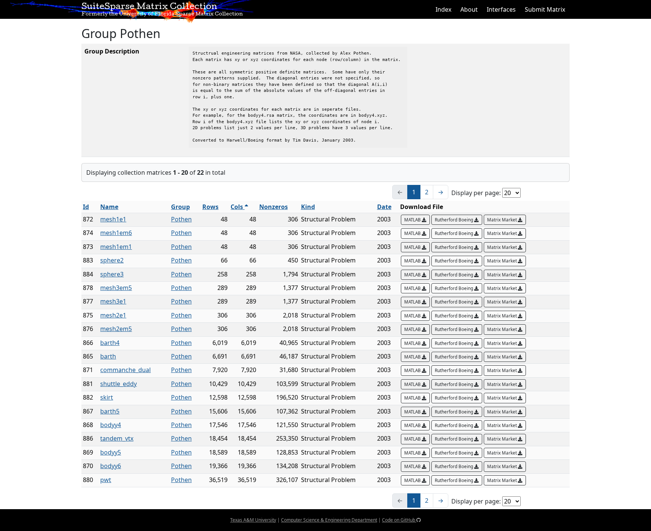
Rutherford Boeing (454, 220)
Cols (238, 207)
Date (384, 207)
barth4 (109, 343)
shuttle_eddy (118, 384)
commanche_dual (125, 370)
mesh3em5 (116, 288)
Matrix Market (502, 220)
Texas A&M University (253, 520)
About (469, 9)
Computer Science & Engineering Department (329, 520)
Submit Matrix (545, 9)
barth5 (109, 411)
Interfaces (501, 9)
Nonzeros (273, 207)
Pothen (181, 219)
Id (86, 207)
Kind (308, 207)
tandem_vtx (116, 438)
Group (180, 207)
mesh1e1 (113, 219)
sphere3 (112, 274)
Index (443, 9)
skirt (106, 397)
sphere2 (112, 260)
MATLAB (413, 220)
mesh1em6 (116, 233)
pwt (105, 480)
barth (108, 356)
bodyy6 (110, 466)
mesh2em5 (116, 329)
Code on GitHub (399, 520)
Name (109, 207)
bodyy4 (110, 425)
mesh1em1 (116, 247)
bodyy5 (110, 452)
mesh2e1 (113, 315)
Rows (210, 207)
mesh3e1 (113, 301)
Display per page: (476, 193)
